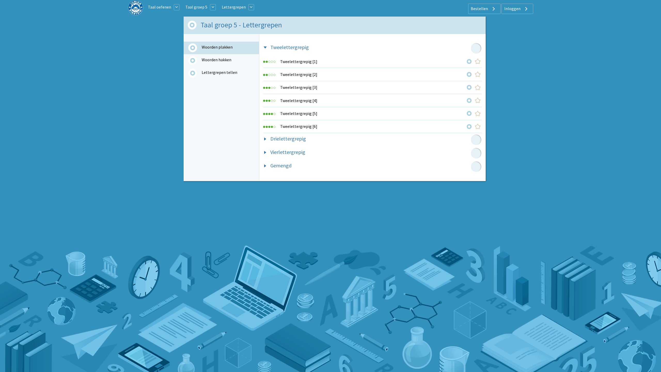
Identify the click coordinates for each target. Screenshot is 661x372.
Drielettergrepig (288, 138)
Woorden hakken (216, 59)
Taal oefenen (159, 7)
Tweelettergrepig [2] (298, 74)
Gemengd (281, 165)
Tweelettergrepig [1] (298, 61)
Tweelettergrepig (289, 47)
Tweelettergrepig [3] (298, 87)
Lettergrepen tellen (219, 72)
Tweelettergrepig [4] (298, 100)
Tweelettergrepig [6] (298, 126)
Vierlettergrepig (287, 152)
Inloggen (512, 8)
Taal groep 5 (196, 7)
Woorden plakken (217, 47)
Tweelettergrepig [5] (298, 113)
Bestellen (480, 8)
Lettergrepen (234, 7)
